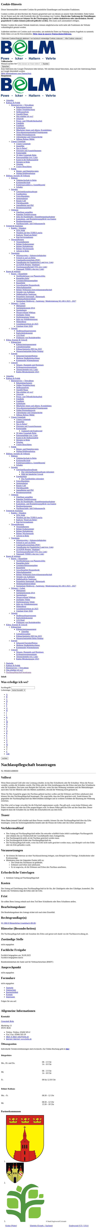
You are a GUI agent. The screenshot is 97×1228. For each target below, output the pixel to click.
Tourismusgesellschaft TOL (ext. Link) (31, 267)
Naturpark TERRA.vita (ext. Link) (30, 269)
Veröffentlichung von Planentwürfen (30, 276)
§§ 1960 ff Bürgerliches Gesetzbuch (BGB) (18, 923)
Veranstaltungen (17, 239)
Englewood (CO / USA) (79, 1226)
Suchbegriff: (6, 687)
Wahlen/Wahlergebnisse (25, 173)
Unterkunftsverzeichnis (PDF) (28, 260)
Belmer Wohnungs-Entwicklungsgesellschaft (34, 290)
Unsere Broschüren (24, 166)
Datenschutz (11, 990)
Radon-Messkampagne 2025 (27, 372)
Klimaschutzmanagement (26, 344)
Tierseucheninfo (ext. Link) (27, 369)
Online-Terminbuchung (25, 109)
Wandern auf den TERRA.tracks (29, 233)
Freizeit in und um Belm (25, 258)
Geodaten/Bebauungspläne (27, 281)
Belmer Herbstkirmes (24, 246)
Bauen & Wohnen (13, 271)
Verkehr (14, 328)
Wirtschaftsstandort (23, 287)
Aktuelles (10, 100)
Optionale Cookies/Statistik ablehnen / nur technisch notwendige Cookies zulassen (32, 38)
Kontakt (9, 994)
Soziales (14, 189)
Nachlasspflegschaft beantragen (18, 672)
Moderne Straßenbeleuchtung (28, 358)
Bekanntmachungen (24, 107)
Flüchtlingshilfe (22, 203)
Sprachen (5, 66)
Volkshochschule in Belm (26, 180)
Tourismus (15, 253)
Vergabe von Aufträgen (25, 292)
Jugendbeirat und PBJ (25, 205)
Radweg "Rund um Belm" (26, 235)
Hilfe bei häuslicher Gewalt (32, 474)
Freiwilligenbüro (22, 196)
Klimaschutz (16, 342)
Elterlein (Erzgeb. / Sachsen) (41, 1226)
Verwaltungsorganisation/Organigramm (31, 132)
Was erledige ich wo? (24, 116)
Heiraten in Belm (23, 162)
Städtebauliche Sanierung (26, 294)
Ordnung (14, 210)
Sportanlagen (21, 310)
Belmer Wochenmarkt (25, 249)
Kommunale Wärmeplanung (27, 360)
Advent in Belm (22, 251)
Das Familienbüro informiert (32, 479)
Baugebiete (20, 283)
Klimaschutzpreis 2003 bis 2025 (29, 349)
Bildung (14, 178)
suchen (4, 758)
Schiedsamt (20, 128)
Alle (7, 754)
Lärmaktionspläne (23, 347)
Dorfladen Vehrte (23, 315)
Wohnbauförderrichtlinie (26, 299)
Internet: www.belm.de (19, 1039)
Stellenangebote (22, 112)
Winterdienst (21, 322)
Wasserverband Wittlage (25, 312)
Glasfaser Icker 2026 (24, 326)
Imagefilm (20, 146)
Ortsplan (19, 164)
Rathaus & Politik (13, 103)
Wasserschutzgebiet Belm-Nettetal (29, 351)
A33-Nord (20, 335)
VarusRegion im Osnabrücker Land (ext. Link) (34, 262)
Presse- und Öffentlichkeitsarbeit (29, 121)
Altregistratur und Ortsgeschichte (29, 137)
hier (67, 1049)
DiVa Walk (20, 230)
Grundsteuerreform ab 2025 (27, 324)
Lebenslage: (6, 690)
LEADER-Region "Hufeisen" (28, 265)
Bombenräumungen (24, 221)
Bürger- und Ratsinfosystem (27, 171)
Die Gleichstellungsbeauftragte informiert (37, 472)
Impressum (10, 997)
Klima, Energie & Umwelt (16, 340)
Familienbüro (21, 194)
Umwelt (14, 363)
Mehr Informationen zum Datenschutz (16, 73)
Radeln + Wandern (18, 228)
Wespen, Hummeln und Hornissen (30, 365)
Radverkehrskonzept (24, 333)
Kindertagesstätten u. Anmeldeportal (30, 185)
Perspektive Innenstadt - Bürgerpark (30, 296)
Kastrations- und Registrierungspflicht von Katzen (36, 219)
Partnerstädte (21, 153)
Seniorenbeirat (22, 198)
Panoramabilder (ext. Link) (27, 157)
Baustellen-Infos (22, 278)
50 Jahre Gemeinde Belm (26, 155)
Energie (14, 353)
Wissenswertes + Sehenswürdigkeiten (31, 255)
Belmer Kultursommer (25, 244)
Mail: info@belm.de (17, 1037)
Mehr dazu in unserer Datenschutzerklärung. (52, 34)
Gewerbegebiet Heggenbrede (28, 285)
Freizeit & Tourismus (14, 226)
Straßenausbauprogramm (26, 331)
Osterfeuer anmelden (24, 212)
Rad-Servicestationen (24, 237)
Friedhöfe (20, 123)
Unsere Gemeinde (18, 141)
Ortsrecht (19, 119)
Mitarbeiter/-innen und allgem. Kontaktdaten (34, 130)
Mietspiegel (20, 306)
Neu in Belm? (21, 148)
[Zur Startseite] (28, 59)
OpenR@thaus (22, 114)
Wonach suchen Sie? (9, 64)
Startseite (9, 663)
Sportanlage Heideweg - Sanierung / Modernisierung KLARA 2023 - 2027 (46, 301)
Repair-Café (21, 201)
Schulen (19, 187)
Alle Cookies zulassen (73, 38)
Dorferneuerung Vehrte (25, 317)
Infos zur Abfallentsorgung (27, 319)
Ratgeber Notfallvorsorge (26, 214)
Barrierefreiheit (12, 992)
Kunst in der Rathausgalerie (27, 160)
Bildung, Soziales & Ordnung (18, 176)
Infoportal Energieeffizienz (27, 356)
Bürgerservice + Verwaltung (22, 105)
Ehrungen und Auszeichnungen (28, 151)
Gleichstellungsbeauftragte (26, 192)
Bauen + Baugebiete (19, 274)
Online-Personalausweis (25, 135)
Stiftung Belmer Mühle (25, 139)
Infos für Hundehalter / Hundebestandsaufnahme (35, 217)
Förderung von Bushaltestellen (28, 338)
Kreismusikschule (23, 182)
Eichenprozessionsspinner (26, 367)
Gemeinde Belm (7, 1021)
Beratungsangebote (23, 208)
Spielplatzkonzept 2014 (25, 308)
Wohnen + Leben (18, 303)
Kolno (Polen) (11, 1226)
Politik (13, 169)
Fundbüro (20, 125)
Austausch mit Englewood (31, 431)
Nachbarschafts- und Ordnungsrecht (30, 223)
